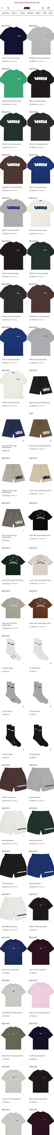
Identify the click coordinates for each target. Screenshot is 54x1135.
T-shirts (22, 13)
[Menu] (2, 8)
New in (14, 13)
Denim (38, 13)
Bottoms (30, 13)
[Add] (23, 53)
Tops (44, 13)
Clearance (5, 13)
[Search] (8, 8)
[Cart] (48, 8)
